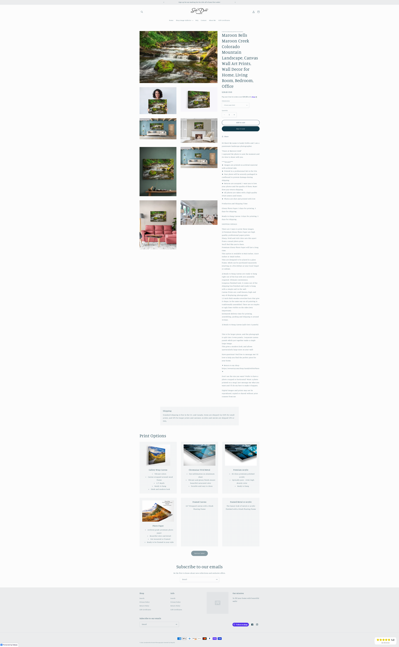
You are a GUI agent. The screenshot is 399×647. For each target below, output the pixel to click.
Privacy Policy (145, 602)
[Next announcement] (235, 2)
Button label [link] (199, 553)
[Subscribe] (216, 579)
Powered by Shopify (169, 642)
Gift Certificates (145, 609)
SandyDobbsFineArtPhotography (153, 642)
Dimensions (226, 101)
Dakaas (15, 645)
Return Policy (144, 606)
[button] (142, 11)
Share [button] (226, 136)
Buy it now (240, 129)
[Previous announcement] (164, 2)
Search (142, 598)
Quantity (225, 110)
